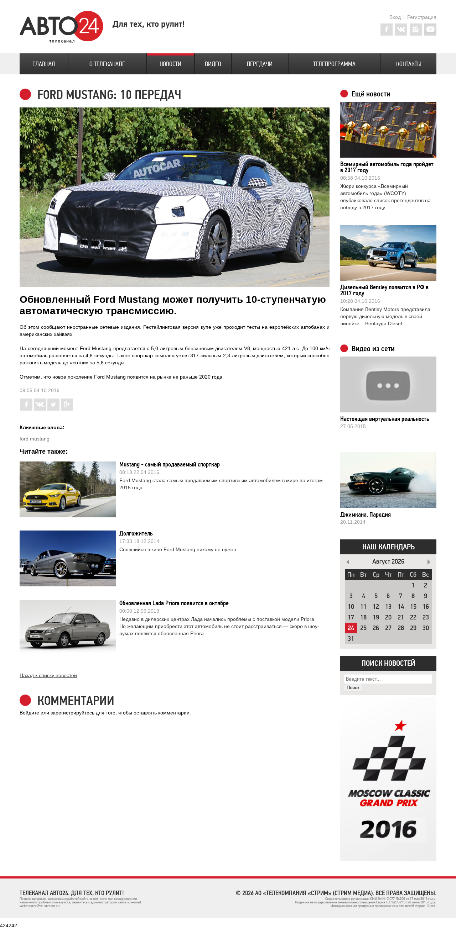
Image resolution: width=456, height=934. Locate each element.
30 (426, 628)
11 (363, 607)
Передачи (260, 64)
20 (388, 617)
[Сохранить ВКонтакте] (40, 409)
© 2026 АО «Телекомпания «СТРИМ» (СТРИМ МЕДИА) (304, 893)
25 (363, 628)
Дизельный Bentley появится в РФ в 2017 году (384, 290)
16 (426, 607)
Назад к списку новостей (48, 675)
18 (363, 617)
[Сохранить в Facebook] (26, 409)
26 (376, 628)
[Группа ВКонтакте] (401, 29)
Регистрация (421, 17)
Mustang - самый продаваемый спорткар (169, 464)
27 (388, 628)
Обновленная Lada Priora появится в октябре (174, 603)
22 (413, 617)
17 (351, 617)
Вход (395, 17)
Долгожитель (136, 533)
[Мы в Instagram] (416, 29)
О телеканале (107, 64)
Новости (170, 64)
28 (401, 628)
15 (413, 607)
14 (401, 607)
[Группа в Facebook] (386, 29)
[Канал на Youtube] (430, 29)
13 (388, 607)
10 (351, 607)
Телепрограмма (334, 64)
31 (351, 639)
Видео (213, 64)
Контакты (408, 64)
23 (426, 617)
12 (376, 607)
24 (351, 628)
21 (401, 617)
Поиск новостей (388, 663)
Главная (43, 64)
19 (376, 617)
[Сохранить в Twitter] (53, 409)
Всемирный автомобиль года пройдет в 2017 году (387, 167)
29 (413, 628)
